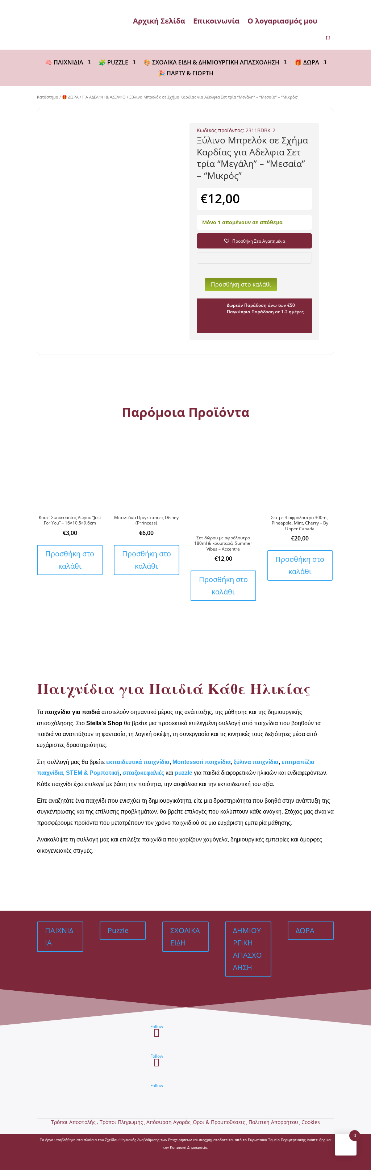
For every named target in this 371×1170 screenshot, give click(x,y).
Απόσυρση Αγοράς (168, 1122)
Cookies (310, 1122)
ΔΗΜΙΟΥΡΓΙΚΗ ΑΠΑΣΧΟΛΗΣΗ (247, 948)
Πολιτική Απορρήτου (273, 1122)
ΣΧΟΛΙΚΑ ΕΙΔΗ (185, 936)
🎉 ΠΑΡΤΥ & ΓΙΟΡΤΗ (185, 74)
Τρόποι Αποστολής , (75, 1122)
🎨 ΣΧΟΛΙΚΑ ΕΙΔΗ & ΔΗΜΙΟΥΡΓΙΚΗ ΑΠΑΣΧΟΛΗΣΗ (211, 63)
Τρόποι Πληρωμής (121, 1122)
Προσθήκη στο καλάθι (241, 284)
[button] (254, 240)
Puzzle (118, 930)
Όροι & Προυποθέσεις (219, 1122)
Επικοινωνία (216, 21)
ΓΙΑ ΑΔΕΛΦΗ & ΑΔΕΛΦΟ (104, 97)
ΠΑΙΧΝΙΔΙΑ (59, 936)
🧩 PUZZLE (113, 63)
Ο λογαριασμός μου (282, 21)
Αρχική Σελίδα (159, 21)
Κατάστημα (47, 97)
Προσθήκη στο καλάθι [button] (69, 560)
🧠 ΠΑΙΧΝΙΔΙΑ (64, 63)
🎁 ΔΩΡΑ (307, 63)
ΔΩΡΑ (305, 930)
